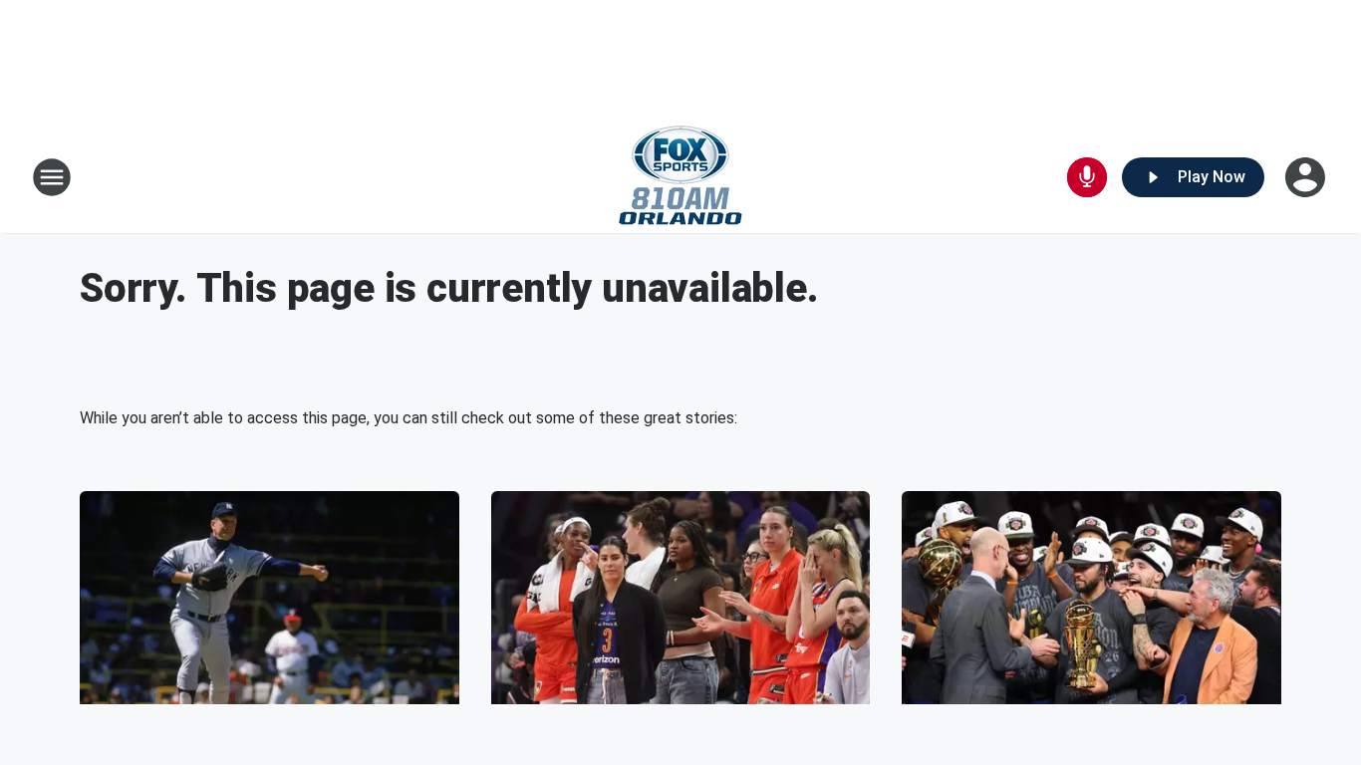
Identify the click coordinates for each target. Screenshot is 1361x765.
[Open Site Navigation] (52, 177)
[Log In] (1307, 177)
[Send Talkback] (1087, 177)
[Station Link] (680, 177)
